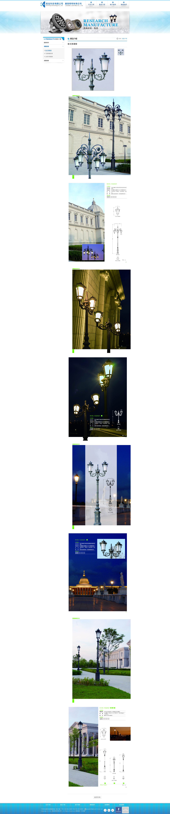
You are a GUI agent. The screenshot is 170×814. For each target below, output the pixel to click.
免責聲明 (107, 804)
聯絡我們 (92, 804)
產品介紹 (62, 804)
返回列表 (97, 797)
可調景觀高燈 (49, 53)
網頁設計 (78, 811)
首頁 (120, 38)
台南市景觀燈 (49, 56)
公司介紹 (48, 804)
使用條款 (121, 804)
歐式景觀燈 (48, 50)
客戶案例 (77, 804)
